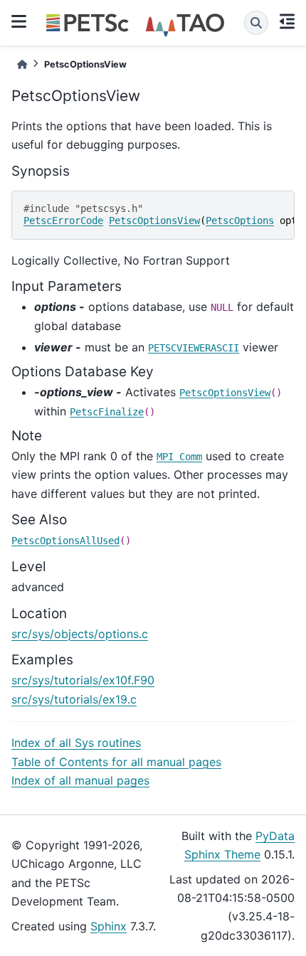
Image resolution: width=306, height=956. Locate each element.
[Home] (22, 64)
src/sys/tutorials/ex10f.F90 (82, 680)
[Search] (256, 23)
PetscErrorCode (63, 220)
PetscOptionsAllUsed (65, 540)
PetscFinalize (107, 412)
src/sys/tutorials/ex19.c (74, 699)
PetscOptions (240, 220)
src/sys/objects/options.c (79, 634)
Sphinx (108, 926)
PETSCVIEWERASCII (193, 348)
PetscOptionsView (154, 220)
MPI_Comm (179, 456)
